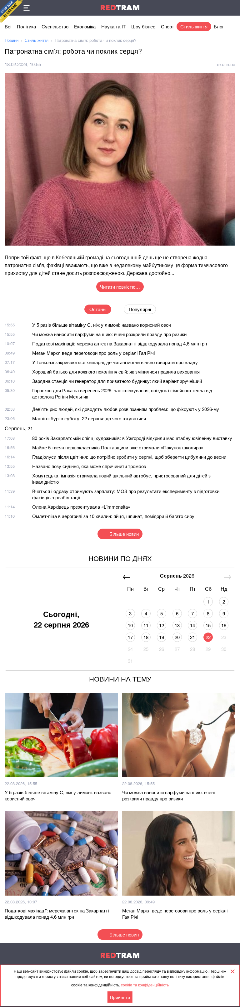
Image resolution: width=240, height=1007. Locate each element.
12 (161, 625)
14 (192, 625)
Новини (11, 40)
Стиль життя (194, 26)
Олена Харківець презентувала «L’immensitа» (81, 506)
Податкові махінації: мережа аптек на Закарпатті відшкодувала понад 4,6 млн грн (119, 343)
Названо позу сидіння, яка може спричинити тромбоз (89, 466)
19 (161, 637)
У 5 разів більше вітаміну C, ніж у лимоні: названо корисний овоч (101, 324)
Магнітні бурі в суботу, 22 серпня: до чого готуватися (89, 418)
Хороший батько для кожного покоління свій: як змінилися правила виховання (116, 371)
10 (130, 625)
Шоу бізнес (143, 26)
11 (145, 625)
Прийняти (120, 997)
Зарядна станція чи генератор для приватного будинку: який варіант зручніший (117, 381)
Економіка (85, 26)
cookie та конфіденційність (145, 984)
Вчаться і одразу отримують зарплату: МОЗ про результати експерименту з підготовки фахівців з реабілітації (125, 494)
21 (192, 637)
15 (208, 625)
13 (177, 625)
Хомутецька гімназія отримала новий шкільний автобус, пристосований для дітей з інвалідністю (121, 478)
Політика (26, 26)
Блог (219, 26)
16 (223, 625)
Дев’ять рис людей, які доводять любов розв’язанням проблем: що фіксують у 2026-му (125, 409)
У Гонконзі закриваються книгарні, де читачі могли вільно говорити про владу (115, 362)
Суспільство (55, 26)
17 (130, 637)
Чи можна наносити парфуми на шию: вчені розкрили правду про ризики (109, 334)
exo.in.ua (226, 64)
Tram (120, 7)
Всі (8, 26)
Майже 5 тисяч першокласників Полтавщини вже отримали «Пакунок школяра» (117, 447)
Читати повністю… (120, 286)
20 (177, 637)
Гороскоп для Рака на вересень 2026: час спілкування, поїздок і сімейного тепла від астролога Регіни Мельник (122, 393)
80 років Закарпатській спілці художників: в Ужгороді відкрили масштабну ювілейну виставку (132, 438)
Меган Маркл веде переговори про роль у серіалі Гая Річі (93, 353)
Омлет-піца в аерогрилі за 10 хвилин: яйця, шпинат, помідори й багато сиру (113, 516)
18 (145, 637)
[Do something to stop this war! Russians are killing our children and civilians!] (11, 11)
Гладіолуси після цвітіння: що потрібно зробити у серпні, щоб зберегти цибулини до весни (129, 456)
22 (208, 637)
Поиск (232, 7)
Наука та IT (113, 26)
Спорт (167, 26)
